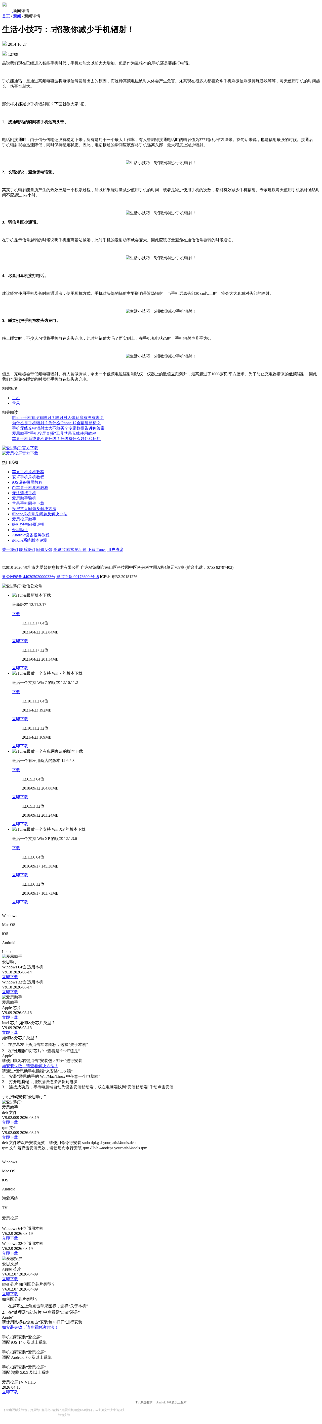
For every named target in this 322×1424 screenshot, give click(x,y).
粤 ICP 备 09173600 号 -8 (77, 577)
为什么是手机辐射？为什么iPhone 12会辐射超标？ (56, 423)
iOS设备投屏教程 (27, 482)
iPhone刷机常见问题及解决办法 (39, 514)
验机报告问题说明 (28, 524)
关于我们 (10, 549)
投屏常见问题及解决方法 (34, 509)
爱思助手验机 (24, 498)
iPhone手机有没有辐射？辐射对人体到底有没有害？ (58, 417)
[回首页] (7, 11)
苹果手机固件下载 (28, 503)
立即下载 (20, 641)
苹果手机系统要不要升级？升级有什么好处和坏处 (56, 439)
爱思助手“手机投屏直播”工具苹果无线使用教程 (54, 433)
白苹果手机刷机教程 (30, 487)
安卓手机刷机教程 (28, 477)
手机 (16, 398)
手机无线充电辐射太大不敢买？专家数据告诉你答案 (58, 428)
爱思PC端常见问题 (70, 549)
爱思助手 (20, 530)
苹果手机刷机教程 (28, 472)
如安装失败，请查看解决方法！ (30, 1066)
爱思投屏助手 (24, 519)
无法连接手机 (24, 493)
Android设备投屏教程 (31, 535)
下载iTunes (97, 549)
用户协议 (115, 549)
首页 (6, 16)
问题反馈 (44, 549)
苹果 (16, 403)
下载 (16, 614)
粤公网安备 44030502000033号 (28, 577)
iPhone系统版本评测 (29, 540)
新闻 (17, 16)
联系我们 (27, 549)
